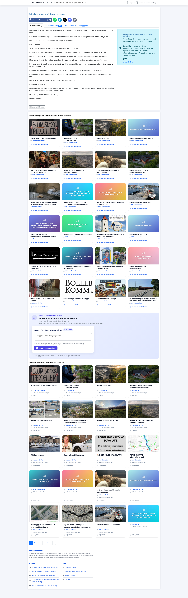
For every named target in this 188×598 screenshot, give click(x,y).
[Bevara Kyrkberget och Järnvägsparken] (143, 262)
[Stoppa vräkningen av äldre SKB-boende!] (44, 294)
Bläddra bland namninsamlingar (65, 3)
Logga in (132, 3)
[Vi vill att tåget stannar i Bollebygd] (77, 293)
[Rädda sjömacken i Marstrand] (143, 197)
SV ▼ (50, 2)
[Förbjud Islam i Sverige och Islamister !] (77, 229)
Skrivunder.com (37, 3)
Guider (32, 563)
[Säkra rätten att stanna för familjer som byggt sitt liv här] (44, 166)
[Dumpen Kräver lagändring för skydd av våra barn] (77, 262)
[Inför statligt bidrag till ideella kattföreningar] (110, 166)
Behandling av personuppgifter (76, 25)
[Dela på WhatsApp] (55, 20)
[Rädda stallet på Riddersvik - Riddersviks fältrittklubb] (143, 166)
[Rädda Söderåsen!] (110, 133)
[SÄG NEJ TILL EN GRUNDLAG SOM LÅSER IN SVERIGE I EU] (110, 198)
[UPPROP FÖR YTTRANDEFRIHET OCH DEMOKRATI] (44, 262)
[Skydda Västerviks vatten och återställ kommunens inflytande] (110, 230)
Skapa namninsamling (47, 348)
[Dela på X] (65, 20)
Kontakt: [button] (81, 3)
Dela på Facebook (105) (42, 20)
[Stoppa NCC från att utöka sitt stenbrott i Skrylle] (77, 166)
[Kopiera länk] (75, 20)
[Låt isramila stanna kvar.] (143, 229)
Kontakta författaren (38, 107)
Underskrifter (54, 25)
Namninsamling (36, 25)
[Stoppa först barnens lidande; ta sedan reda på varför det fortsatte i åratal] (44, 198)
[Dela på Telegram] (60, 20)
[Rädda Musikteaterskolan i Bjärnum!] (143, 133)
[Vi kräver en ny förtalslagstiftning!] (44, 133)
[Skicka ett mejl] (70, 20)
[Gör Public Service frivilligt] (110, 293)
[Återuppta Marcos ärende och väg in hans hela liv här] (110, 262)
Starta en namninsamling (147, 3)
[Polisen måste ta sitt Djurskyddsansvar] (77, 134)
